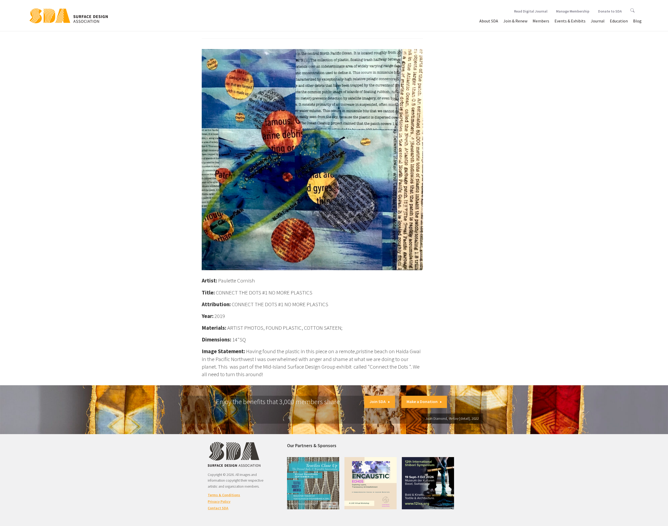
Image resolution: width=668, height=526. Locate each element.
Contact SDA (218, 508)
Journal (598, 20)
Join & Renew (515, 20)
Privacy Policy (219, 501)
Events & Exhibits (570, 20)
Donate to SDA (610, 11)
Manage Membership (572, 11)
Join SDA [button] (377, 401)
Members (541, 20)
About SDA (488, 20)
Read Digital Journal (530, 11)
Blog (637, 20)
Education (619, 20)
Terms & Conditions (224, 495)
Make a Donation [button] (422, 401)
